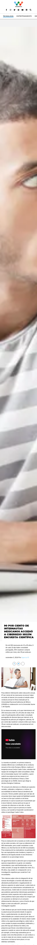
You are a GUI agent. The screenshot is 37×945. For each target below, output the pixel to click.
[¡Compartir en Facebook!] (14, 663)
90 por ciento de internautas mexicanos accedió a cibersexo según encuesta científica (19, 631)
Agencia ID (25, 657)
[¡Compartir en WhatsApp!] (22, 663)
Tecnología (8, 16)
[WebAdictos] (18, 4)
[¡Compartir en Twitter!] (18, 663)
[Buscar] (30, 9)
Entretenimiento (24, 16)
